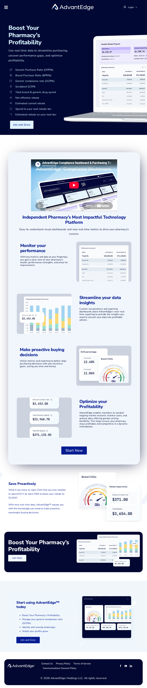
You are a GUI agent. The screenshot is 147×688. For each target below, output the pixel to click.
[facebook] (120, 666)
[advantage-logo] (72, 5)
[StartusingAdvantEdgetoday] (20, 665)
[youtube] (126, 666)
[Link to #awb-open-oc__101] (6, 7)
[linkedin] (131, 666)
